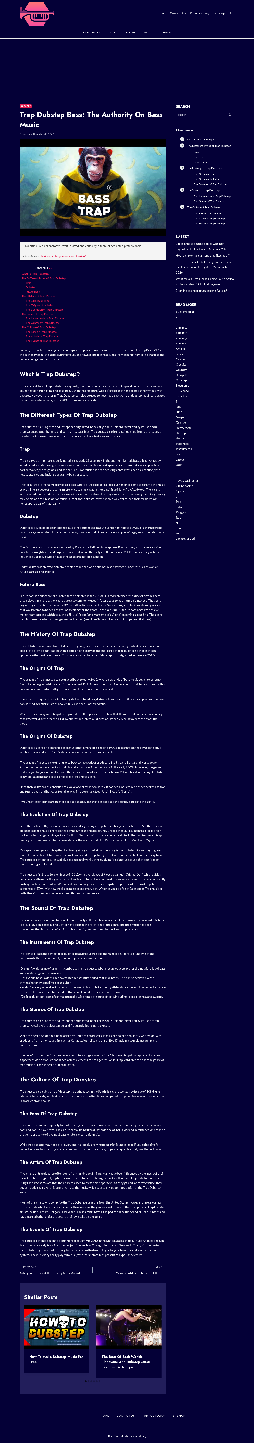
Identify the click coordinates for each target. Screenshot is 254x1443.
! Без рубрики (185, 311)
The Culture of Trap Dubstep (39, 327)
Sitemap (219, 13)
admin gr (181, 338)
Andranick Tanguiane (54, 256)
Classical (181, 364)
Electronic (92, 32)
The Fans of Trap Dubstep (41, 331)
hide (50, 268)
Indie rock (182, 443)
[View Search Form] (231, 13)
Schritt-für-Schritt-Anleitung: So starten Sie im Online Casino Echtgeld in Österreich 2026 (204, 267)
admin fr (181, 333)
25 (177, 317)
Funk (179, 412)
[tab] (86, 1381)
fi (177, 401)
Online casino (184, 486)
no (177, 475)
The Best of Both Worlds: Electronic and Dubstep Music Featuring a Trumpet (126, 1362)
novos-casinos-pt (187, 480)
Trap (28, 282)
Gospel (180, 417)
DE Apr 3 (181, 375)
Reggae (181, 512)
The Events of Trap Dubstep (42, 340)
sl (177, 523)
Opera (180, 491)
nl (177, 470)
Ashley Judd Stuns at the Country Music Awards (50, 1270)
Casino (180, 359)
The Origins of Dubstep (40, 305)
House (180, 438)
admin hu (181, 343)
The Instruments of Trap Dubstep (45, 318)
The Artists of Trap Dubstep (42, 336)
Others (165, 32)
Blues (179, 354)
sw (178, 533)
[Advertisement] (127, 64)
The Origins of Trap (37, 300)
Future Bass (33, 291)
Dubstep (25, 106)
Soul (178, 528)
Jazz (147, 32)
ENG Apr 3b (183, 396)
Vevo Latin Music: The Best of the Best (141, 1270)
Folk (178, 407)
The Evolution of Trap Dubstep (44, 309)
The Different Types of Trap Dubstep (44, 278)
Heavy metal (184, 428)
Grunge (181, 422)
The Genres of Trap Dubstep (43, 322)
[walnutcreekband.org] (37, 13)
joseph (26, 134)
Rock (114, 32)
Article (180, 348)
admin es (181, 327)
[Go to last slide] (29, 1342)
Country (181, 369)
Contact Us (178, 13)
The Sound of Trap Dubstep (38, 314)
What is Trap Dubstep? (35, 273)
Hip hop (181, 433)
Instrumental (184, 449)
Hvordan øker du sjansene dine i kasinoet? (203, 255)
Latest (180, 459)
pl (177, 496)
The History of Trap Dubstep (39, 296)
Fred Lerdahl (77, 256)
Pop (178, 501)
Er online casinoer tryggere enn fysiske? (201, 290)
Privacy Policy (199, 13)
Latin (179, 465)
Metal (131, 32)
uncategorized (185, 538)
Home (161, 13)
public (179, 507)
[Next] (156, 1342)
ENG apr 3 (182, 391)
